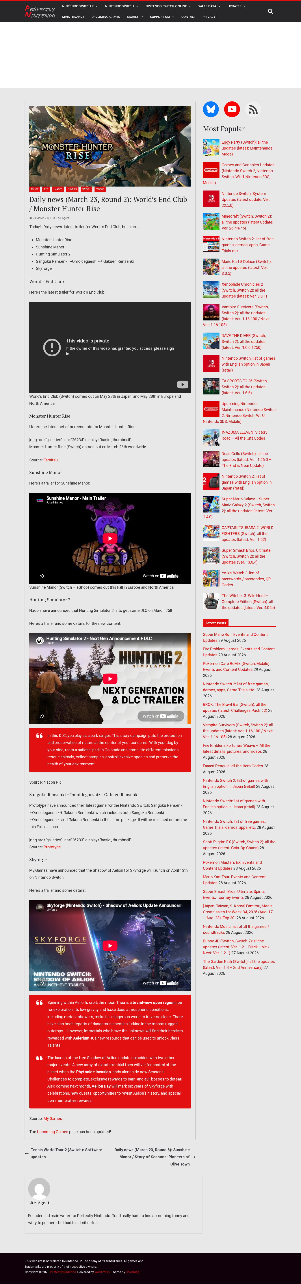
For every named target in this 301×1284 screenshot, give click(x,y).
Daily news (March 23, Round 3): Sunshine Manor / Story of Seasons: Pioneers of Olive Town (152, 1156)
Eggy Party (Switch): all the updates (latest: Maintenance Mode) (247, 148)
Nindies (72, 189)
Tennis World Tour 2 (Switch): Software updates (66, 1153)
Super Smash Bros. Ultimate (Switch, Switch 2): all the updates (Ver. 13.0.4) (246, 556)
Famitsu (51, 460)
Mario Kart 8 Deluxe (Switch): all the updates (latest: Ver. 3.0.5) (247, 267)
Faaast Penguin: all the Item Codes (233, 766)
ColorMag (132, 1272)
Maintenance (73, 17)
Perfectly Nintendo (63, 1272)
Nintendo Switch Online (166, 6)
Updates (234, 6)
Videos (100, 189)
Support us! (160, 17)
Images (58, 189)
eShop (34, 189)
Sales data (207, 6)
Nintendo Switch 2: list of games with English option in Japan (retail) (247, 482)
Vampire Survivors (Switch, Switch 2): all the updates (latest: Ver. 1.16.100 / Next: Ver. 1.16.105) (238, 731)
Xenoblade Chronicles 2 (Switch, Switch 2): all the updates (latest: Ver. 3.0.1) (244, 290)
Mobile (133, 17)
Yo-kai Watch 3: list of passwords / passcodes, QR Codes (246, 579)
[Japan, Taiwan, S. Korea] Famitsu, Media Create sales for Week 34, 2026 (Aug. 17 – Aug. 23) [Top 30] (238, 912)
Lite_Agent (62, 218)
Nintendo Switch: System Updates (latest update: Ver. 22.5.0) (246, 199)
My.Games (53, 1118)
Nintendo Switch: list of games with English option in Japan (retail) (248, 364)
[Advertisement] (150, 55)
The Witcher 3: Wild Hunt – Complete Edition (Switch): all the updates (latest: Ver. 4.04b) (248, 601)
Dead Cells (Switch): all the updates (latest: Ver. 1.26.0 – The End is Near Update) (246, 459)
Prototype (52, 847)
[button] (96, 6)
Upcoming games (105, 17)
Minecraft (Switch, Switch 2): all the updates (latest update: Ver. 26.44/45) (247, 222)
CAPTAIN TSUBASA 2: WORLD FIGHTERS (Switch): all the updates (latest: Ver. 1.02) (247, 533)
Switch (86, 189)
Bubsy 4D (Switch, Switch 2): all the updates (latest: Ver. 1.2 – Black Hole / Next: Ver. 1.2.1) (236, 947)
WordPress (102, 1272)
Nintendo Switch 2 (78, 6)
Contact (188, 17)
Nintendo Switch (119, 6)
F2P (46, 189)
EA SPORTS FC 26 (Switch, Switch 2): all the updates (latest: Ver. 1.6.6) (245, 387)
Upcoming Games (52, 1131)
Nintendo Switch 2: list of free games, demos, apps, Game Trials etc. (248, 245)
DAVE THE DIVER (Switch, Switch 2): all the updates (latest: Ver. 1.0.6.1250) (244, 341)
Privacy (209, 17)
